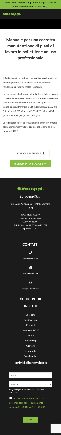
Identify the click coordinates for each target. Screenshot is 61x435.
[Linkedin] (33, 299)
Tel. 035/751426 (30, 258)
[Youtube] (39, 299)
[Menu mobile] (56, 14)
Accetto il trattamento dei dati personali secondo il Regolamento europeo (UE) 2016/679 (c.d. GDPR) (27, 402)
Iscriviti (30, 419)
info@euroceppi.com (30, 288)
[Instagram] (27, 299)
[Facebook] (21, 299)
